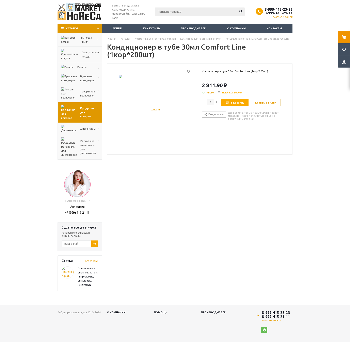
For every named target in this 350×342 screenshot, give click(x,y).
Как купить (151, 28)
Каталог (72, 28)
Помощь (160, 312)
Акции (117, 28)
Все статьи (91, 261)
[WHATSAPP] (264, 330)
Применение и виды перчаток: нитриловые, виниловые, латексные (88, 276)
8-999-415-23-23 (278, 9)
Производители (193, 28)
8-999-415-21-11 (278, 13)
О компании (236, 28)
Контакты (274, 28)
